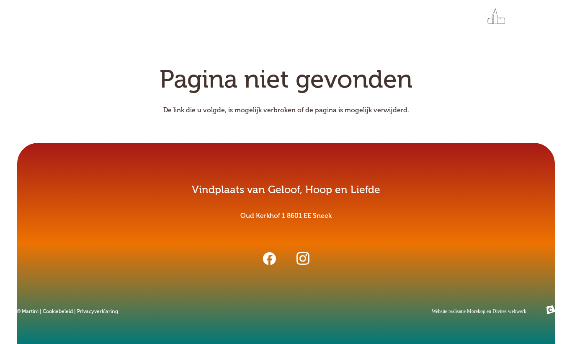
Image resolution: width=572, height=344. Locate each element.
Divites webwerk (509, 311)
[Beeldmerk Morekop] (550, 311)
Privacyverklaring (97, 311)
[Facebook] (269, 258)
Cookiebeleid (58, 311)
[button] (516, 19)
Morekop (476, 311)
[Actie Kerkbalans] (489, 18)
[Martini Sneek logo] (77, 19)
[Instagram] (302, 258)
